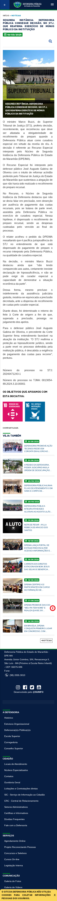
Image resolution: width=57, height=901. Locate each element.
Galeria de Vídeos (13, 887)
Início (6, 15)
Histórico (8, 718)
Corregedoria (11, 742)
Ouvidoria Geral (12, 782)
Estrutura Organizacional (16, 724)
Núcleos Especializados (16, 770)
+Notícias (46, 640)
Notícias (16, 15)
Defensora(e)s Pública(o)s (17, 730)
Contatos (8, 776)
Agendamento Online (14, 841)
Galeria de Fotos (12, 881)
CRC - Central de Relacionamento (21, 801)
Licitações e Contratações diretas (21, 788)
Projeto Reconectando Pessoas (20, 847)
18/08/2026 (33, 541)
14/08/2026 (33, 621)
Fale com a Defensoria (15, 825)
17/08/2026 (33, 600)
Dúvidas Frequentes (14, 819)
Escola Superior (12, 736)
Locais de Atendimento (15, 764)
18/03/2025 (14, 34)
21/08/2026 (33, 441)
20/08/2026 (33, 481)
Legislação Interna (13, 865)
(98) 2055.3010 (17, 675)
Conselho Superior (13, 748)
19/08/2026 (33, 520)
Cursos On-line (11, 859)
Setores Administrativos (16, 807)
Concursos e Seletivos (15, 853)
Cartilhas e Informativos (16, 813)
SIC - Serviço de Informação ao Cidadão (24, 794)
